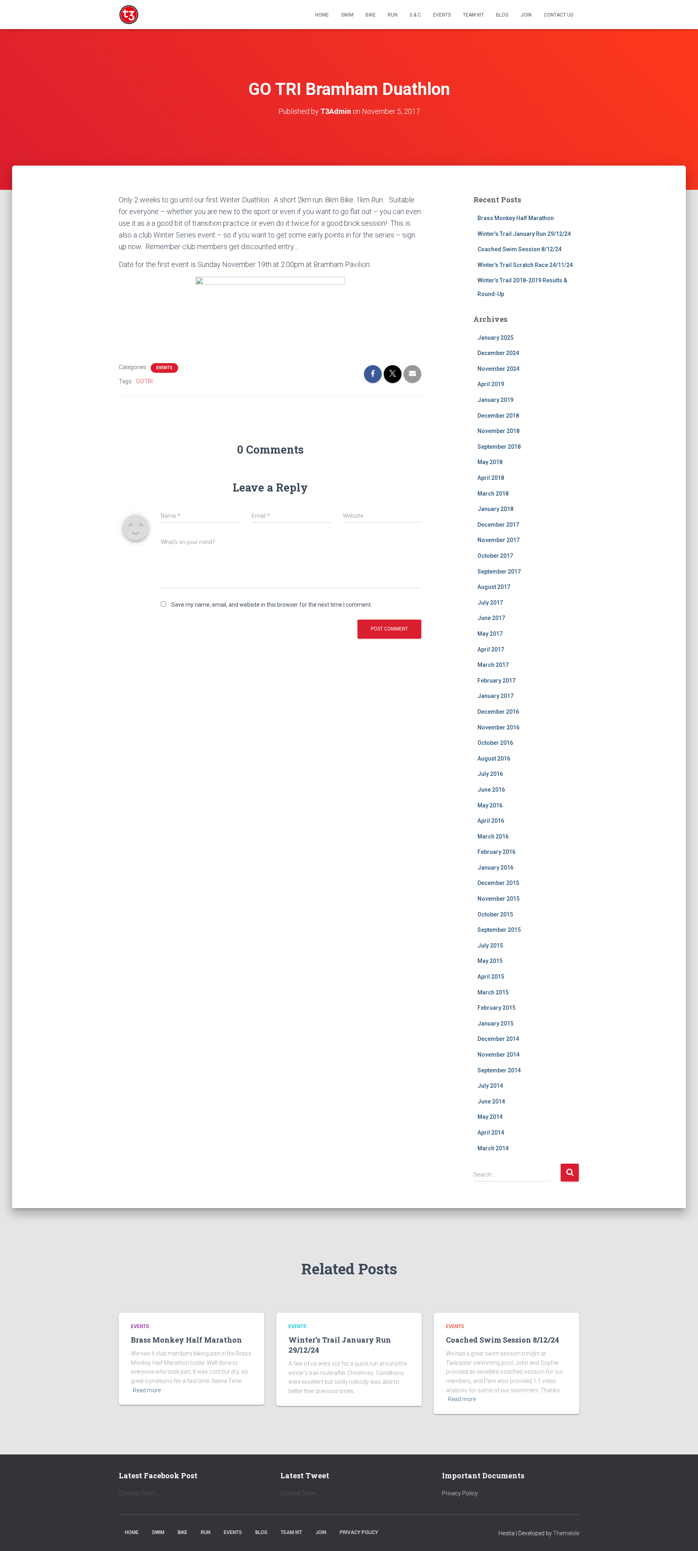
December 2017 (498, 524)
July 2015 (490, 945)
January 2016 (495, 867)
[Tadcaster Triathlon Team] (129, 14)
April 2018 (490, 478)
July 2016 (490, 774)
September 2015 (499, 930)
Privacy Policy (460, 1493)
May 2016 (489, 805)
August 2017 (493, 587)
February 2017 (496, 680)
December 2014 (498, 1039)
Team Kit (473, 15)
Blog (502, 15)
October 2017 (495, 556)
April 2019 (490, 384)
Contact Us (558, 15)
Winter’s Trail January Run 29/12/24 (524, 234)
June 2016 (491, 789)
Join (526, 15)
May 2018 (489, 462)
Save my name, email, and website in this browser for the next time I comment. (271, 604)
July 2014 (490, 1085)
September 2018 (499, 446)
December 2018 (498, 415)
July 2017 (490, 602)
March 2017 (493, 665)
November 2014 (498, 1054)
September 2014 (499, 1070)
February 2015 (496, 1008)
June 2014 (491, 1101)
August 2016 (493, 758)
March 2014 (493, 1148)
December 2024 (498, 353)
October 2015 (495, 914)
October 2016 (495, 743)
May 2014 (489, 1117)
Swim (347, 15)
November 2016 (498, 727)
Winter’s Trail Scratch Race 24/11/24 (525, 265)
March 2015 (493, 992)
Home (322, 15)
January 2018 (495, 509)
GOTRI (144, 381)
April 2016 (490, 821)
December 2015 (498, 883)
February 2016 (496, 852)
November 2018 (498, 431)
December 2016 (498, 711)
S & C (415, 15)
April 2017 (490, 649)
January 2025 (495, 337)
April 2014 (490, 1132)
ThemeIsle (566, 1533)
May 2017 (489, 633)
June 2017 (491, 618)
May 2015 (489, 961)
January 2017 (495, 696)
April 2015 (490, 976)
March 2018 (493, 493)
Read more (147, 1390)
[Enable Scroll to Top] (682, 1535)
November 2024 (498, 369)
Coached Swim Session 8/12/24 (519, 249)
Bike (371, 15)
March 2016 (493, 836)
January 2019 (495, 400)
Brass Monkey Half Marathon (515, 218)
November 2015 (498, 898)
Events (442, 15)
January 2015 (495, 1023)
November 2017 (498, 540)
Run (392, 15)
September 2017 (499, 571)
